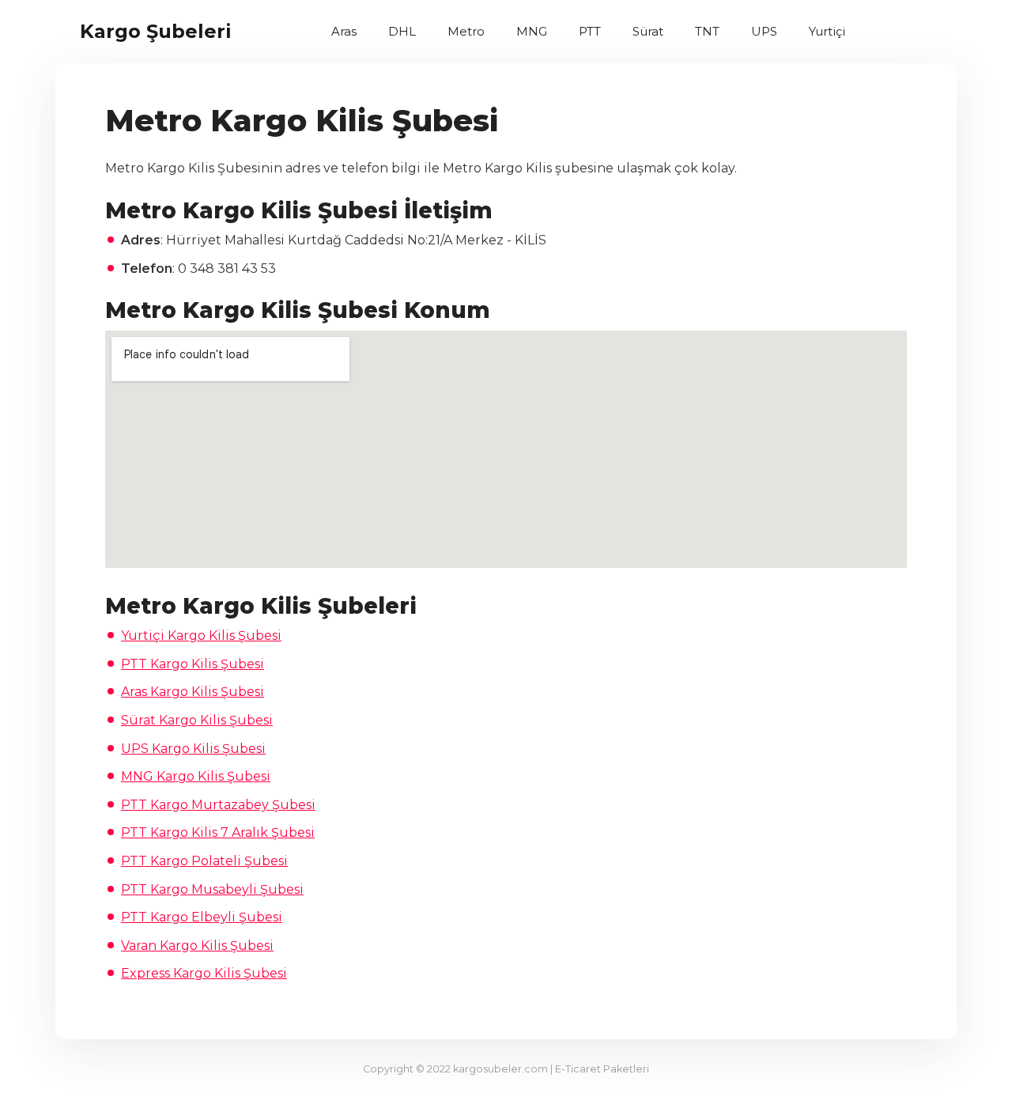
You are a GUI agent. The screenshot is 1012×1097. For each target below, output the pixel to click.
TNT (707, 31)
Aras (344, 31)
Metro (466, 31)
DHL (402, 31)
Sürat (647, 31)
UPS (764, 31)
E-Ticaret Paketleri (602, 1069)
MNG (531, 31)
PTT (590, 31)
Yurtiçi (827, 31)
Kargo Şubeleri (156, 31)
